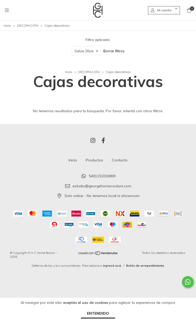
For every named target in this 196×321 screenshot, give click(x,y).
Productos (94, 160)
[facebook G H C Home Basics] (103, 140)
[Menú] (7, 10)
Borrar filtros (114, 51)
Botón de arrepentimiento (145, 265)
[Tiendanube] (98, 254)
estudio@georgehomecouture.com (101, 186)
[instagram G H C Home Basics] (93, 140)
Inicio (7, 25)
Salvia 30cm (84, 51)
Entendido (98, 313)
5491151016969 (102, 176)
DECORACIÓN (27, 25)
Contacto (120, 160)
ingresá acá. (112, 265)
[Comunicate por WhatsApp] (187, 282)
